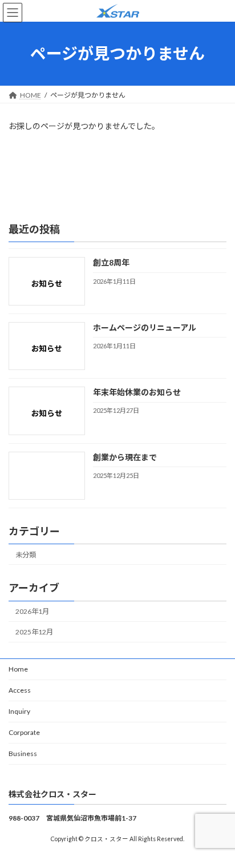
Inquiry (19, 711)
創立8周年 (111, 262)
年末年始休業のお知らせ (137, 392)
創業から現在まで (125, 456)
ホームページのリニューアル (144, 327)
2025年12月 (34, 632)
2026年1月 (32, 611)
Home (18, 669)
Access (20, 690)
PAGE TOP (218, 818)
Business (23, 753)
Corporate (24, 732)
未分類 (25, 554)
